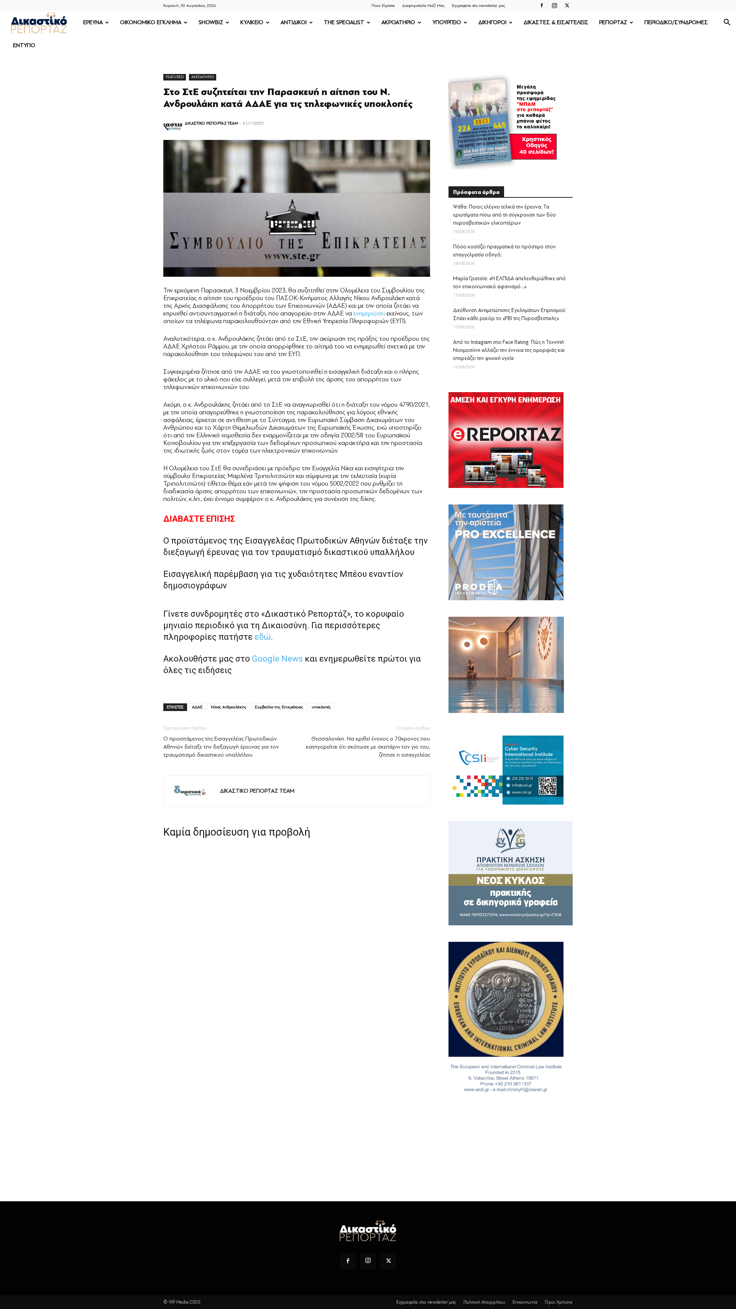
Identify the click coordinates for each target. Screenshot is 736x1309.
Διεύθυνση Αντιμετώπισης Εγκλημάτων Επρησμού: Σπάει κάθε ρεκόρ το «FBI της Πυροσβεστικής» (509, 314)
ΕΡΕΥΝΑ (93, 22)
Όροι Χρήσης (559, 1302)
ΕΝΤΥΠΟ (24, 45)
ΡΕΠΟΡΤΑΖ (613, 22)
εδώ (263, 637)
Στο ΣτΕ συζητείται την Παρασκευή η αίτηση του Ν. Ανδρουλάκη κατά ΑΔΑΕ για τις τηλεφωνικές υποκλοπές (287, 98)
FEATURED (175, 77)
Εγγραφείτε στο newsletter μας (478, 5)
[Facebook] (541, 5)
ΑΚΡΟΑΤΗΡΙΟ (398, 22)
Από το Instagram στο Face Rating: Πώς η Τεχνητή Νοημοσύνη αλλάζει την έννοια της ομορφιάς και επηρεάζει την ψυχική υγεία (509, 350)
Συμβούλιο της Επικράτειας (279, 707)
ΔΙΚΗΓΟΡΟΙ (492, 22)
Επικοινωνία (525, 1302)
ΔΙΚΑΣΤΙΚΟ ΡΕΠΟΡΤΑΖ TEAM (211, 123)
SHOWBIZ (211, 22)
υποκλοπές (321, 707)
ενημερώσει (369, 313)
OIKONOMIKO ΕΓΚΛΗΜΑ (150, 22)
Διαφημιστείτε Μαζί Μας (423, 5)
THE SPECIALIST (344, 22)
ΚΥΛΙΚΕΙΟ (251, 22)
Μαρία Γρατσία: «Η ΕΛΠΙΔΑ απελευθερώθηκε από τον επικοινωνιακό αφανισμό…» (509, 282)
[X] (567, 5)
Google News (277, 659)
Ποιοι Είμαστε (383, 5)
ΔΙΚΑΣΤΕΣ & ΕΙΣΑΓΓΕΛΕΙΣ (556, 22)
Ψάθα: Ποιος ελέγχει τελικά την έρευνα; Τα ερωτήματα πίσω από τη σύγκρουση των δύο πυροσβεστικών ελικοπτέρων (504, 215)
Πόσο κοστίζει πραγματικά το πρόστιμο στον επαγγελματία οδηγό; (504, 251)
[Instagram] (554, 5)
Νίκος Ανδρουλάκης (228, 707)
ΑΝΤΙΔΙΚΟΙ (294, 22)
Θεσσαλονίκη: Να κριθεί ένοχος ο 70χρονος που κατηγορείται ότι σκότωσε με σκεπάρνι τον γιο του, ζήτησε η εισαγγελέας (368, 747)
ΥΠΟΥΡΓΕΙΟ (446, 22)
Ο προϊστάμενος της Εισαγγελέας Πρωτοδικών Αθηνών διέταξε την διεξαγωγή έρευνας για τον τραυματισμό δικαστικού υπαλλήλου (221, 747)
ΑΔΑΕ (197, 707)
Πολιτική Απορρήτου (484, 1302)
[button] (727, 23)
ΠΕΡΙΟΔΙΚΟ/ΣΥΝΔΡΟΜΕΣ (676, 22)
